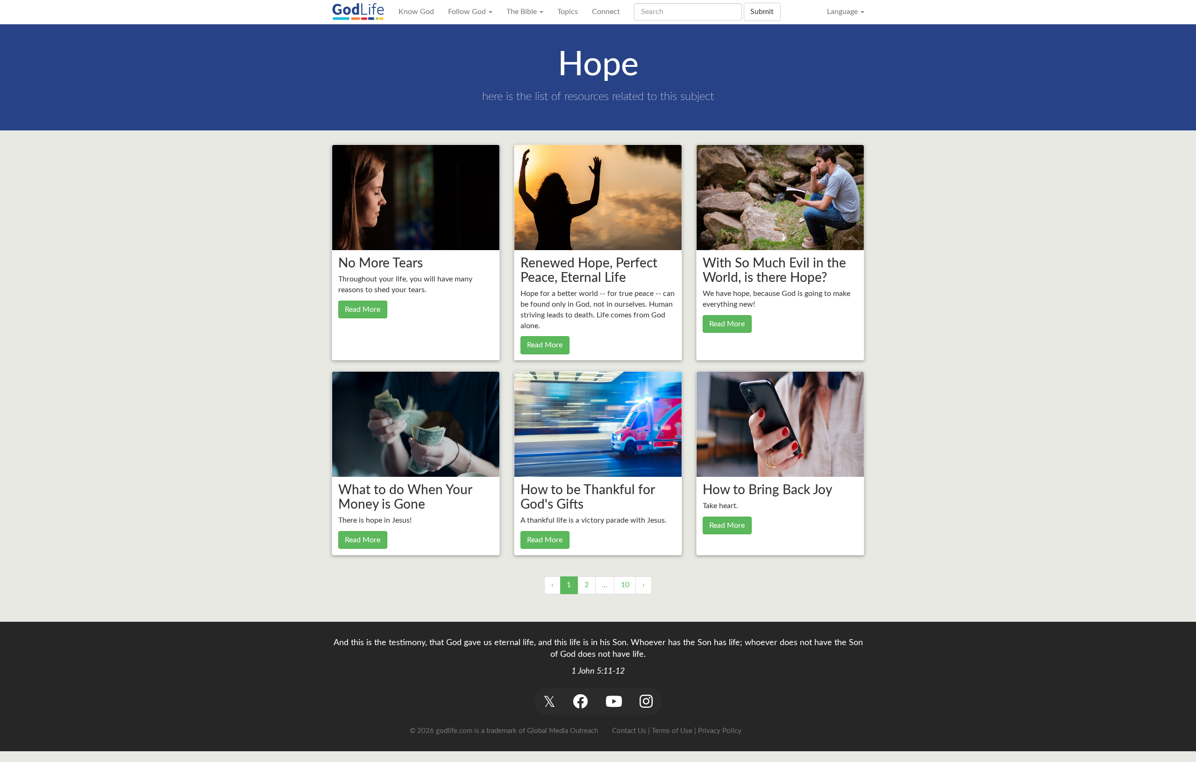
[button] (549, 701)
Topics (567, 11)
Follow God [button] (468, 11)
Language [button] (843, 11)
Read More (362, 309)
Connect (606, 11)
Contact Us (629, 730)
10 (625, 585)
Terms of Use (672, 730)
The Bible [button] (522, 11)
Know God (416, 11)
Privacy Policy (719, 730)
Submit (762, 11)
